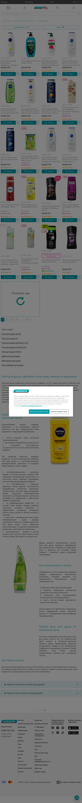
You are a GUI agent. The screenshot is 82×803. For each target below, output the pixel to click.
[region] (41, 401)
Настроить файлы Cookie (59, 411)
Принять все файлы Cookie (39, 411)
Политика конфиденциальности (31, 406)
